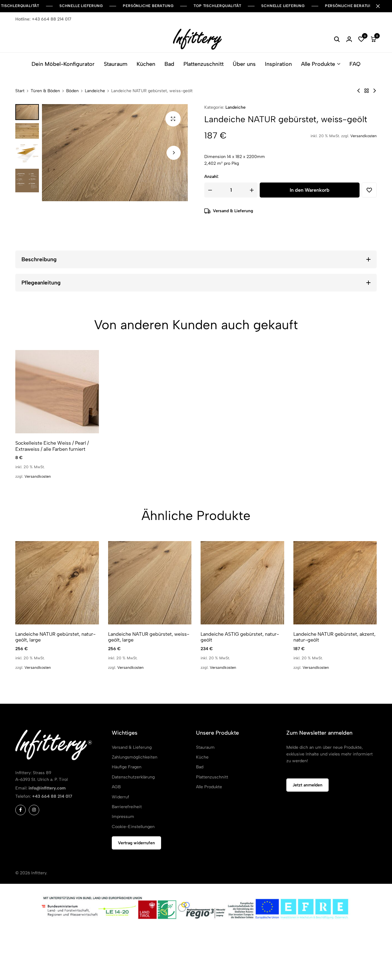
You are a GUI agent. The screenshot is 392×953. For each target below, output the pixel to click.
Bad (169, 64)
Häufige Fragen (126, 767)
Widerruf (120, 797)
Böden (72, 91)
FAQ (354, 64)
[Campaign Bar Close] (381, 6)
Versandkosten (363, 136)
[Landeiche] (366, 91)
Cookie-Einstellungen (133, 826)
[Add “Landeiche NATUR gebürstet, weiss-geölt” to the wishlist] (369, 190)
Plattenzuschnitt (203, 64)
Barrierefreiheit (127, 806)
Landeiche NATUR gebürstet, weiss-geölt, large (148, 637)
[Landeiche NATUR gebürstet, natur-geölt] (358, 91)
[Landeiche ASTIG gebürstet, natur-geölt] (242, 583)
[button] (361, 39)
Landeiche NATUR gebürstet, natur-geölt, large (55, 637)
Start (19, 91)
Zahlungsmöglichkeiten (134, 757)
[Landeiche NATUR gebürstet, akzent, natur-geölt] (374, 91)
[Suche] (337, 39)
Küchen (146, 64)
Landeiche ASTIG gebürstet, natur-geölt (240, 637)
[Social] (20, 810)
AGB (116, 786)
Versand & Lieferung (233, 210)
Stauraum (115, 64)
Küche (202, 757)
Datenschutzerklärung (133, 777)
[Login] (349, 39)
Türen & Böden (45, 91)
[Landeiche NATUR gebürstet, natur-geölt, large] (57, 583)
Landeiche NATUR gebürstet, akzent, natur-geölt (334, 637)
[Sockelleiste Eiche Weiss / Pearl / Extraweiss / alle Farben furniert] (57, 392)
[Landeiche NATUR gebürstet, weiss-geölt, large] (150, 583)
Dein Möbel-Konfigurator (63, 64)
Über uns (244, 64)
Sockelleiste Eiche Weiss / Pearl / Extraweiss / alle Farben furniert (52, 446)
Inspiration (278, 64)
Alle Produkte (318, 64)
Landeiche (95, 91)
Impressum (123, 816)
